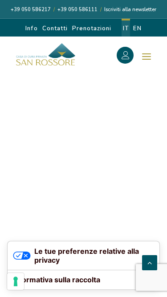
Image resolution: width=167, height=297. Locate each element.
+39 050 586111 (77, 9)
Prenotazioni (91, 28)
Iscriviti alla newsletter (130, 9)
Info (31, 28)
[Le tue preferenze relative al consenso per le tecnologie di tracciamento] (15, 281)
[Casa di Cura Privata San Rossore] (45, 54)
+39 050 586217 (31, 9)
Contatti (55, 28)
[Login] (130, 56)
